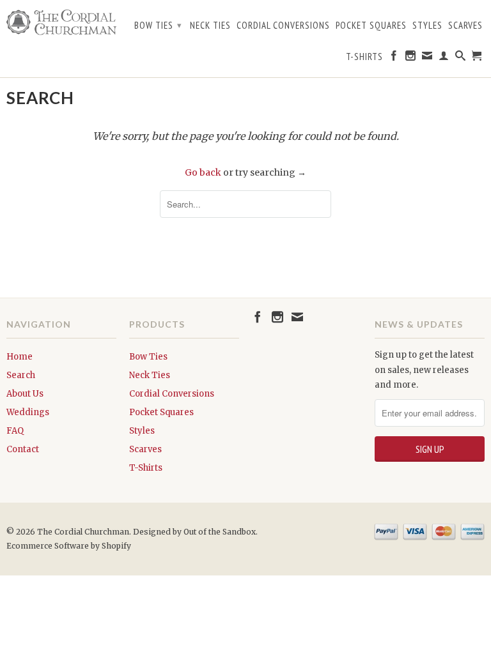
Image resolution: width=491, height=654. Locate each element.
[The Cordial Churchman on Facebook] (394, 58)
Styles (427, 25)
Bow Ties (158, 25)
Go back (203, 172)
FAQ (15, 430)
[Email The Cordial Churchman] (427, 58)
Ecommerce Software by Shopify (68, 546)
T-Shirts (364, 57)
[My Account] (444, 58)
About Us (24, 393)
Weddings (27, 412)
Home (19, 356)
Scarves (465, 25)
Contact (22, 449)
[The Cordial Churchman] (61, 22)
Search (20, 375)
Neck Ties (210, 25)
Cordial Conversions (283, 25)
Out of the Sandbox (219, 531)
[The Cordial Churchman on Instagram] (410, 58)
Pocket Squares (371, 25)
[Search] (460, 58)
